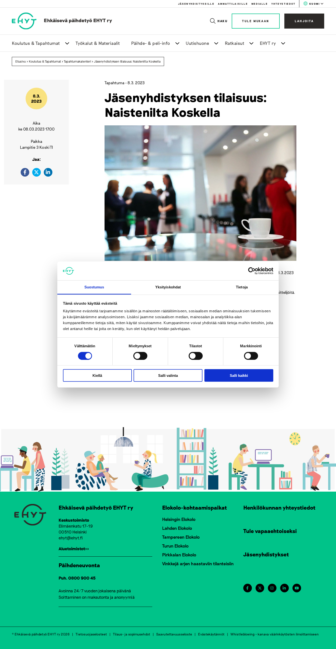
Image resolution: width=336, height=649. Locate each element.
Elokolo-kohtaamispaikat (194, 507)
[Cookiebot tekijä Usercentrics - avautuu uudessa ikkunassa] (251, 271)
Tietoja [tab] (242, 287)
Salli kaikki (239, 375)
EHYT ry (268, 43)
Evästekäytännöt (211, 634)
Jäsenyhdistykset (266, 554)
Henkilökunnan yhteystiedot (279, 507)
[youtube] (297, 588)
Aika (36, 123)
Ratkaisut (234, 43)
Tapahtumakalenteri (77, 61)
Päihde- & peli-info (150, 43)
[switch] (140, 356)
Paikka (36, 141)
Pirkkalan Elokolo (179, 554)
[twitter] (36, 172)
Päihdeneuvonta (79, 565)
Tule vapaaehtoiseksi (270, 531)
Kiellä (97, 375)
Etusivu (20, 61)
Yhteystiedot (283, 3)
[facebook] (25, 172)
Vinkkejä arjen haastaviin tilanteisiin (198, 563)
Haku (222, 21)
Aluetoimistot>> (74, 548)
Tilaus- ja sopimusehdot (131, 634)
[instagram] (272, 588)
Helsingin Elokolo (179, 519)
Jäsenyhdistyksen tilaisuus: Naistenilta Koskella (127, 61)
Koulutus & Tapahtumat (36, 43)
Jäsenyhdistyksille (196, 3)
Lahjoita (304, 21)
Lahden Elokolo (177, 528)
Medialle (259, 3)
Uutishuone (197, 43)
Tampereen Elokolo (181, 537)
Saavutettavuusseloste (174, 634)
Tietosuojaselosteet (91, 634)
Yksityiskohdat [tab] (168, 287)
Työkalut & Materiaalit (98, 43)
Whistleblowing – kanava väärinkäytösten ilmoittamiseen (274, 634)
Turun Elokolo (175, 546)
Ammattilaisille (233, 3)
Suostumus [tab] (94, 287)
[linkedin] (48, 172)
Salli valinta (168, 375)
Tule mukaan (255, 21)
